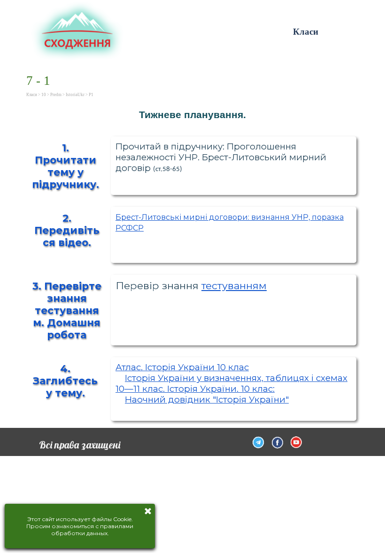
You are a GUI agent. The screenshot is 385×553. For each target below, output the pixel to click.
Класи (305, 32)
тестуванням (234, 285)
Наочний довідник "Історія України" (207, 399)
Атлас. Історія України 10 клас (182, 367)
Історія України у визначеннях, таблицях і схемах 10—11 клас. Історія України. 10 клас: (231, 383)
